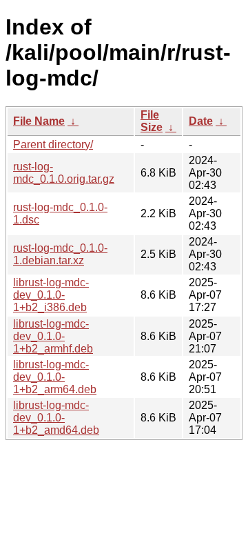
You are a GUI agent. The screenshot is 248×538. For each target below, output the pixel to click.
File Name (39, 121)
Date (201, 121)
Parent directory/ (53, 144)
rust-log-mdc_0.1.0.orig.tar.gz (63, 173)
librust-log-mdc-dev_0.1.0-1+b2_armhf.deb (53, 336)
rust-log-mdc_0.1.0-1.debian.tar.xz (60, 254)
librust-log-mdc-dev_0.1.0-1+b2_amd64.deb (56, 417)
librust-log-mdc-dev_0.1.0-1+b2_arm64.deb (54, 377)
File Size (152, 121)
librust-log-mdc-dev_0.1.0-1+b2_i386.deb (51, 295)
